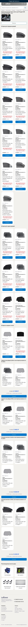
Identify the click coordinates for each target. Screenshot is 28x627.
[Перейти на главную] (4, 597)
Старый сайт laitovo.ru (14, 1)
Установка (3, 618)
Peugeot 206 (18, 10)
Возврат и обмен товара (20, 611)
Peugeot (13, 10)
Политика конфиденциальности (21, 624)
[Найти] (25, 7)
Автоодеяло (3, 609)
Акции (16, 607)
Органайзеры (4, 608)
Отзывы (2, 620)
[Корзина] (24, 4)
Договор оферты (18, 608)
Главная (2, 10)
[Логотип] (7, 3)
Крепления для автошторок (6, 611)
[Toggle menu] (3, 4)
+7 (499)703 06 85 (18, 599)
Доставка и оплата (18, 609)
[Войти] (22, 4)
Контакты (17, 612)
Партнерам (3, 617)
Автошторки (8, 10)
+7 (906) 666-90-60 (19, 601)
